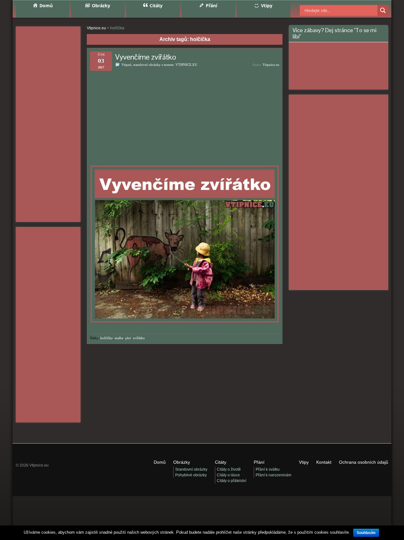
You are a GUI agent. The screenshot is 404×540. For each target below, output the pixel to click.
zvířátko (139, 338)
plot (128, 338)
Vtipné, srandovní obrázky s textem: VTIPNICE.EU (159, 65)
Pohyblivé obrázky (191, 475)
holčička (106, 338)
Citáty (220, 462)
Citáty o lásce (228, 475)
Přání (259, 462)
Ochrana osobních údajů (363, 462)
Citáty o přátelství (231, 481)
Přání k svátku (268, 469)
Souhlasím (366, 533)
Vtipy (304, 462)
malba (119, 338)
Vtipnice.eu (271, 65)
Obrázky (181, 462)
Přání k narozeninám (273, 475)
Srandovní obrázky (191, 469)
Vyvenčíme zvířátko (145, 57)
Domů (160, 462)
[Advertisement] (48, 124)
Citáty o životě (229, 469)
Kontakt (323, 462)
